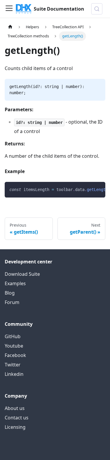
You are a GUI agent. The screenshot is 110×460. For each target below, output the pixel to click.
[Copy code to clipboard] (98, 189)
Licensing (15, 427)
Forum (12, 302)
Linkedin (14, 374)
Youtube (14, 346)
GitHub (13, 336)
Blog (10, 293)
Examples (15, 283)
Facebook (15, 355)
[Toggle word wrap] (87, 189)
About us (15, 408)
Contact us (16, 417)
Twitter (13, 364)
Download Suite (22, 274)
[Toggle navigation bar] (9, 9)
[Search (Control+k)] (96, 8)
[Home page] (10, 26)
